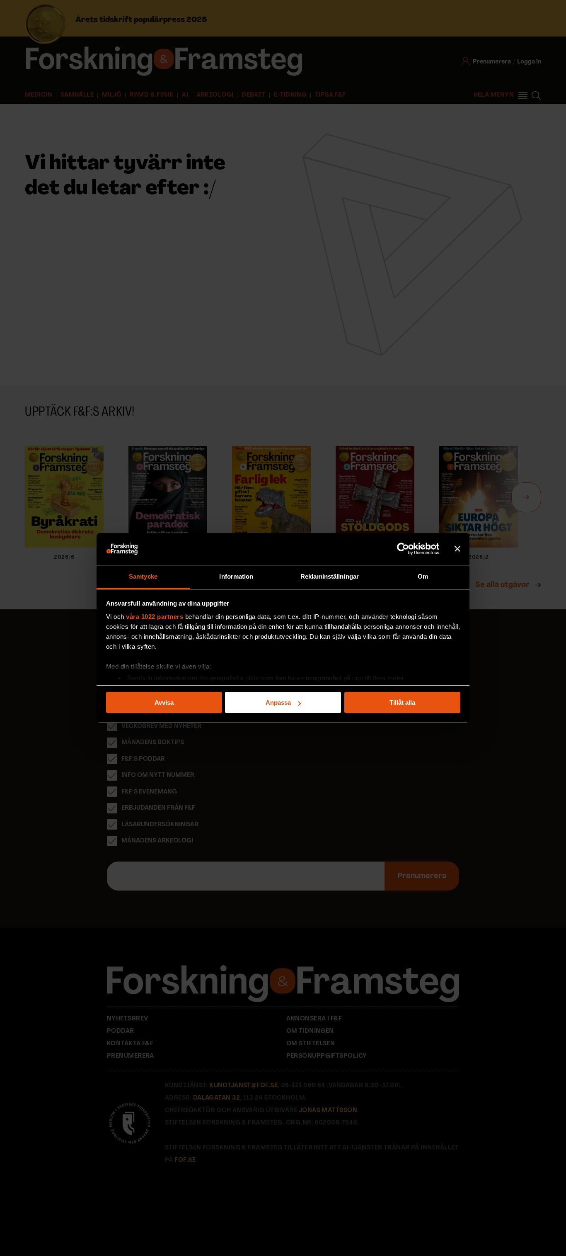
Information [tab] (236, 576)
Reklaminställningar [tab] (329, 576)
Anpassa (278, 702)
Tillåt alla (402, 702)
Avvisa (164, 702)
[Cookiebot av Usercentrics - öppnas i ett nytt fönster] (403, 549)
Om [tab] (423, 576)
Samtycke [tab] (143, 576)
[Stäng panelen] (457, 549)
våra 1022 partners (154, 616)
